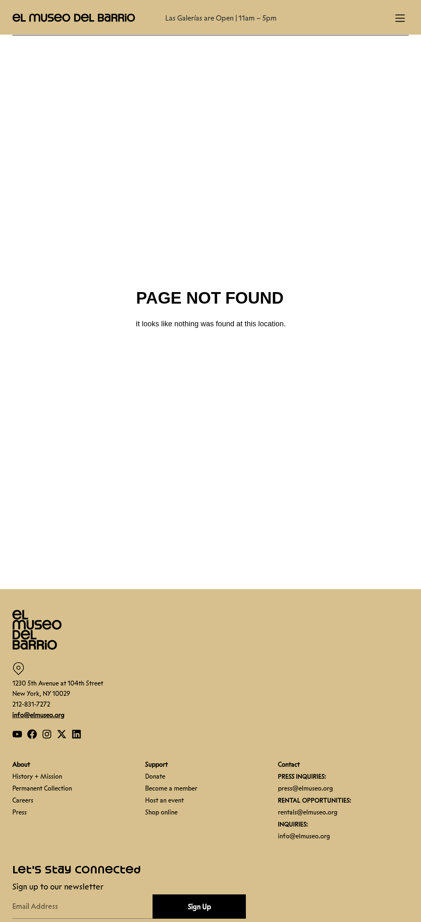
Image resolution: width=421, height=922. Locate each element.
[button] (409, 841)
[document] (210, 461)
